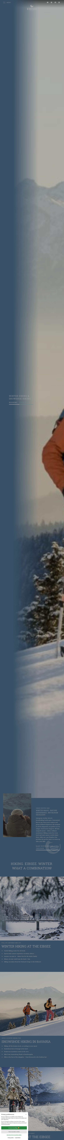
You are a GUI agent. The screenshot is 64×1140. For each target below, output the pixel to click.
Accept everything (12, 1128)
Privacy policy (11, 1137)
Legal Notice (17, 1137)
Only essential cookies (14, 1132)
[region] (14, 1120)
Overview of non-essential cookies (14, 1135)
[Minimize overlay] (26, 1114)
